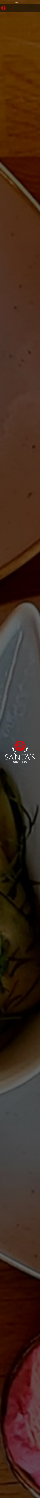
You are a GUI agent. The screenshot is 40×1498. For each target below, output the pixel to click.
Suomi (16, 2)
